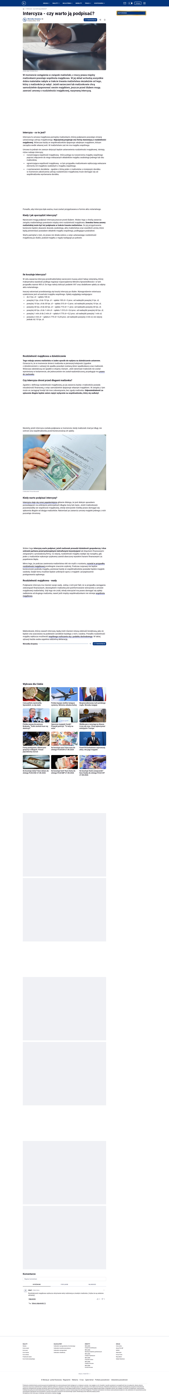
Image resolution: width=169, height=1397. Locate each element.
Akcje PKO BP (119, 1348)
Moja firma (67, 3)
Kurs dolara (26, 1354)
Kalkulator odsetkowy (59, 1352)
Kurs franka (26, 1352)
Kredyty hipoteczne (90, 1355)
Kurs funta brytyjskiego (29, 1359)
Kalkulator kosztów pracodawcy (62, 1348)
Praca (87, 3)
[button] (130, 3)
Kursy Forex (119, 1354)
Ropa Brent (119, 1356)
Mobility (79, 3)
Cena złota (119, 1346)
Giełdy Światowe (120, 1359)
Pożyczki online (89, 1359)
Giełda (45, 3)
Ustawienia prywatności (119, 1380)
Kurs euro (25, 1350)
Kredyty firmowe (89, 1363)
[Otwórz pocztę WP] (124, 3)
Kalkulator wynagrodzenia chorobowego (64, 1346)
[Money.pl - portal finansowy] (35, 3)
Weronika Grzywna (34, 19)
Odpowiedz (32, 1299)
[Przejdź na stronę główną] (24, 5)
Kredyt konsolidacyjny (91, 1347)
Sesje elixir (118, 1352)
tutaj (59, 1393)
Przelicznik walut (27, 1356)
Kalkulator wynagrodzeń (60, 1350)
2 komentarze (91, 20)
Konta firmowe (89, 1367)
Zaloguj (138, 3)
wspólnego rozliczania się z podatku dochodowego (71, 636)
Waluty (55, 3)
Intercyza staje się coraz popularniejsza (40, 502)
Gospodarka (98, 3)
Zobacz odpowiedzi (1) (39, 1303)
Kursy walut (26, 1348)
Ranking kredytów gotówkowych (93, 1351)
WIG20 (118, 1350)
